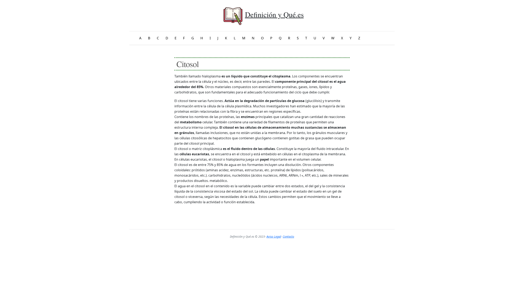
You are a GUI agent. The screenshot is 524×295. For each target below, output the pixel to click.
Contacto (288, 236)
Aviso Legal (274, 236)
